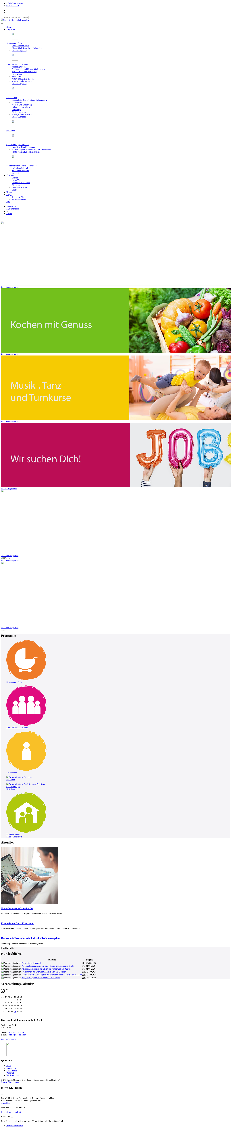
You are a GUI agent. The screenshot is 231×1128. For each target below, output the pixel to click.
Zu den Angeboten (9, 488)
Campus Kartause (19, 187)
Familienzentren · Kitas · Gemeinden (22, 166)
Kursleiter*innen (19, 199)
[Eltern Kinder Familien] (26, 725)
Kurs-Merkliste (12, 209)
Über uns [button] (10, 175)
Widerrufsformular (9, 1039)
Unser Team (17, 180)
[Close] (12, 1117)
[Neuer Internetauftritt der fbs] (29, 903)
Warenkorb (11, 206)
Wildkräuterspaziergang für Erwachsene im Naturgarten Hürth (48, 966)
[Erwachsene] (26, 770)
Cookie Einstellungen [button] (10, 1082)
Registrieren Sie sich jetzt (11, 1112)
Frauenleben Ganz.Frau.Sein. (17, 923)
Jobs (8, 202)
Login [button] (8, 194)
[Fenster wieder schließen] (2, 1094)
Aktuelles (16, 185)
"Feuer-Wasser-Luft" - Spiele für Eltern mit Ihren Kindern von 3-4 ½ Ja (52, 975)
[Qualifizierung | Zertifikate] (25, 784)
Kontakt (9, 192)
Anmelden (5, 1103)
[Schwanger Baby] (26, 680)
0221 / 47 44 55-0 (16, 1032)
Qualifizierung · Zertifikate (17, 144)
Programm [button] (10, 29)
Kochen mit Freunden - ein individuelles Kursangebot (30, 938)
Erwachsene (11, 97)
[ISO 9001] (19, 1055)
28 (15, 1011)
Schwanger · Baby (14, 43)
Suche (9, 213)
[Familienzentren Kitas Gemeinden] (26, 832)
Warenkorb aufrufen (14, 1126)
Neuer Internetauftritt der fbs (17, 908)
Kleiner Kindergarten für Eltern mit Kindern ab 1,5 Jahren (46, 969)
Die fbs (15, 178)
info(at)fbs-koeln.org (17, 1035)
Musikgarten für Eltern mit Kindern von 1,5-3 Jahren (44, 972)
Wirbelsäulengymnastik (31, 963)
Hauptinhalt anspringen (21, 20)
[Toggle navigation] (2, 23)
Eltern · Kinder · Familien (17, 64)
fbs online (10, 131)
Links (14, 190)
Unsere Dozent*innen (21, 182)
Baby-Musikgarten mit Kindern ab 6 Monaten (41, 978)
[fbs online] (19, 777)
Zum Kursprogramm (9, 287)
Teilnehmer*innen (19, 197)
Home (9, 27)
